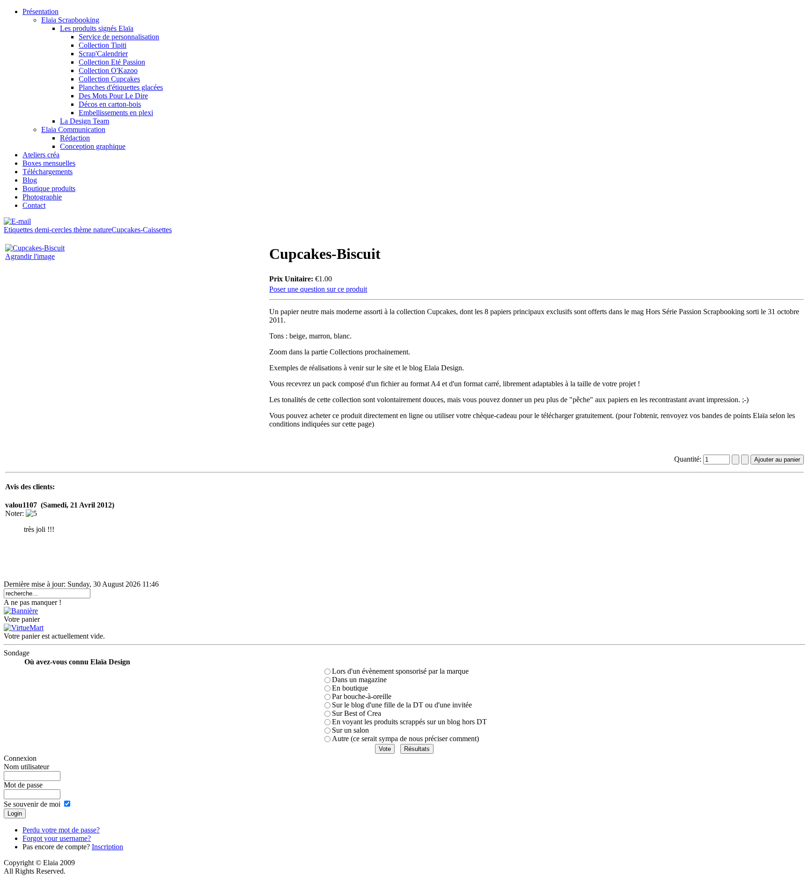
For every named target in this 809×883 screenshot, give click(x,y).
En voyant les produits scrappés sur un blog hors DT (409, 722)
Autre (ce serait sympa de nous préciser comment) (405, 739)
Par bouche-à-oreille (361, 696)
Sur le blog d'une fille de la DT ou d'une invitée (402, 705)
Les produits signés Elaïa (96, 28)
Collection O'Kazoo (108, 70)
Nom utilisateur (26, 767)
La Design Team (84, 121)
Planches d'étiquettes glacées (121, 87)
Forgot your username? (56, 838)
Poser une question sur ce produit (318, 289)
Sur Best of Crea (356, 713)
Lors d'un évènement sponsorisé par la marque (400, 671)
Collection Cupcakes (109, 79)
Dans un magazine (359, 680)
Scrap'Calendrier (103, 54)
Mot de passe (23, 785)
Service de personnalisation (119, 37)
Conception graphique (92, 146)
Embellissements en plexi (116, 113)
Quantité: (688, 459)
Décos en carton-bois (110, 104)
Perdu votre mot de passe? (61, 830)
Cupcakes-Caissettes (141, 230)
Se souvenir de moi (32, 804)
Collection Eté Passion (112, 62)
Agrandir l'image (30, 256)
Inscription (107, 847)
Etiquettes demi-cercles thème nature (57, 230)
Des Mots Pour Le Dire (113, 96)
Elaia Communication (73, 129)
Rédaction (75, 138)
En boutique (350, 688)
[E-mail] (17, 219)
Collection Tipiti (102, 45)
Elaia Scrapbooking (70, 20)
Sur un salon (350, 730)
